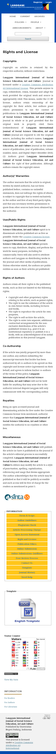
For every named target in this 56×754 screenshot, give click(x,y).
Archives (39, 16)
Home (13, 16)
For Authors (9, 702)
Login (49, 2)
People (35, 22)
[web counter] (11, 674)
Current (25, 16)
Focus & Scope (27, 515)
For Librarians (10, 706)
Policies (20, 22)
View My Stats (11, 679)
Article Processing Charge (27, 529)
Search (28, 39)
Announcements (21, 28)
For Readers (9, 698)
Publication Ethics (27, 544)
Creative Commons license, (36, 236)
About (40, 28)
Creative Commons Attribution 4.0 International (19, 745)
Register (38, 2)
